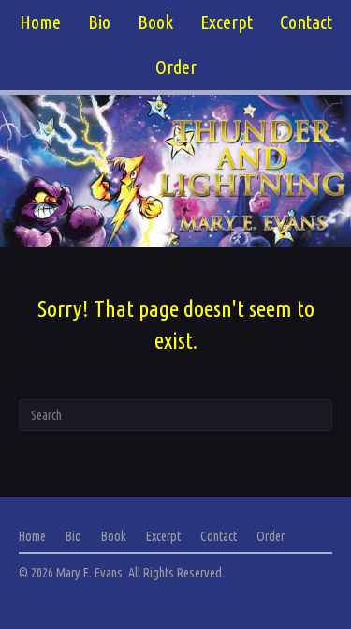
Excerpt (226, 22)
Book (155, 22)
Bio (99, 22)
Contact (306, 22)
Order (176, 67)
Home (40, 22)
